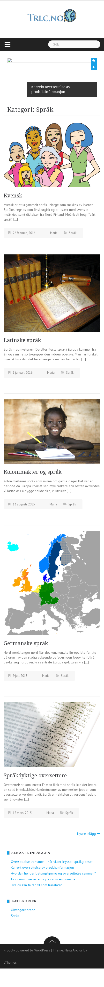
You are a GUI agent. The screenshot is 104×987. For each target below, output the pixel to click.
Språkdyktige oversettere (35, 776)
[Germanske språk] (52, 582)
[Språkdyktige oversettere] (52, 734)
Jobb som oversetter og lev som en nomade (43, 879)
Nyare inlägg (86, 833)
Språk (72, 233)
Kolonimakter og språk (33, 472)
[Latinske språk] (52, 292)
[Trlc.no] (52, 15)
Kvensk (13, 196)
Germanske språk (26, 643)
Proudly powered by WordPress (27, 950)
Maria (54, 233)
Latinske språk (22, 340)
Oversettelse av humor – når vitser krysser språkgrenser (52, 861)
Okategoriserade (23, 910)
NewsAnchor (73, 950)
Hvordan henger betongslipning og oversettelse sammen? (53, 873)
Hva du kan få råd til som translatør (36, 885)
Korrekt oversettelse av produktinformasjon (50, 89)
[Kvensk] (52, 154)
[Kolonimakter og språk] (52, 431)
